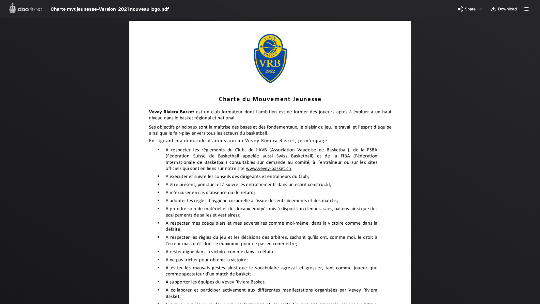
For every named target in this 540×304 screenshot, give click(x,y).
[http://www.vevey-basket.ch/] (271, 171)
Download (507, 8)
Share (470, 8)
